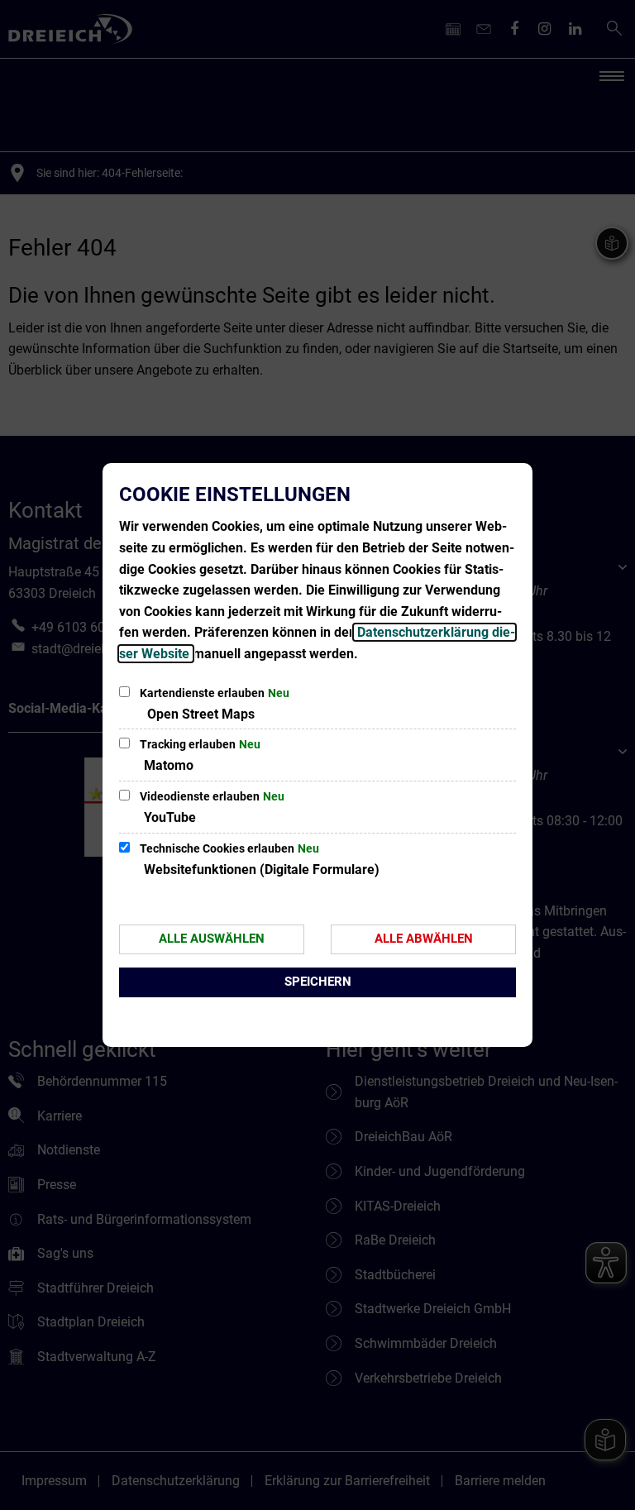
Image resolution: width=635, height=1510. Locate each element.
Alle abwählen (424, 938)
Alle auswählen (212, 938)
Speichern (317, 981)
